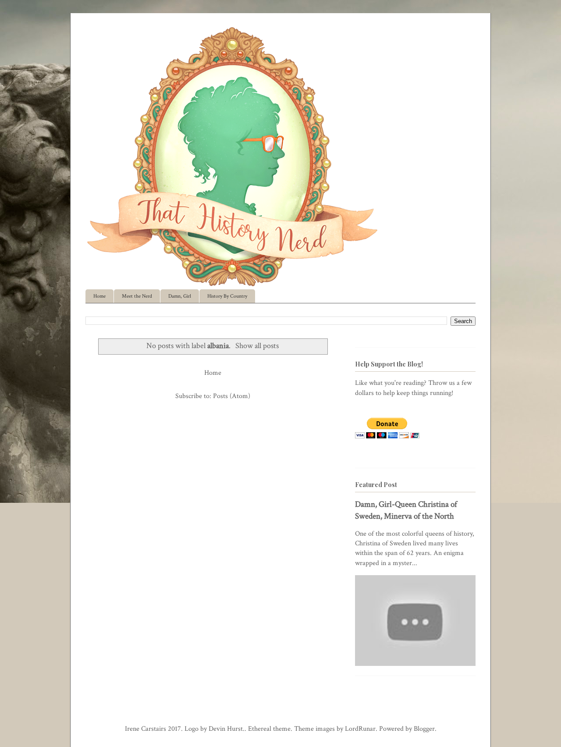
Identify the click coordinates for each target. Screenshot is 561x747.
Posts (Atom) (231, 396)
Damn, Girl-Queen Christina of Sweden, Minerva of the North (406, 510)
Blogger (424, 728)
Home (99, 296)
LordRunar (360, 728)
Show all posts (257, 346)
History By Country (227, 296)
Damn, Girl (179, 296)
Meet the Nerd (137, 296)
